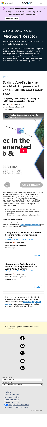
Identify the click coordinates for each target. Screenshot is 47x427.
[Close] (44, 8)
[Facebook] (22, 339)
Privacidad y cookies (11, 397)
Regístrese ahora (12, 18)
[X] (22, 354)
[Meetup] (22, 347)
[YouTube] (22, 362)
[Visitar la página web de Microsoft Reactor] (25, 3)
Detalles (37, 255)
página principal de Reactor (29, 225)
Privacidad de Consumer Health (16, 407)
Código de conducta (11, 402)
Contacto (7, 392)
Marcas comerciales (11, 394)
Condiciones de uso (11, 400)
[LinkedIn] (22, 369)
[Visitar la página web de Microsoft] (7, 3)
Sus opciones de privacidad (19, 405)
